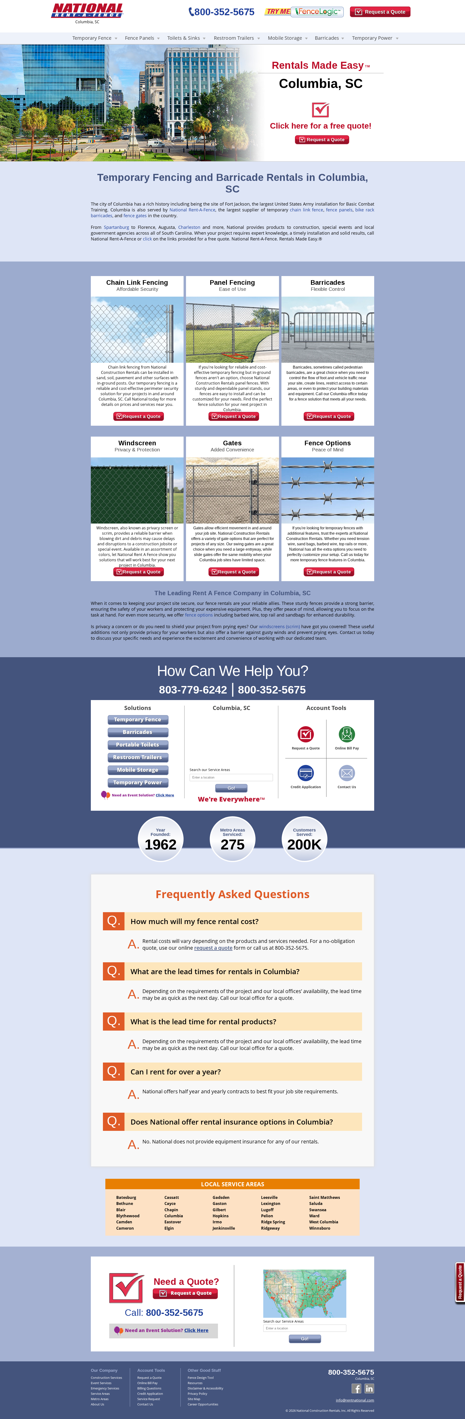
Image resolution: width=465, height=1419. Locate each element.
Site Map (194, 1399)
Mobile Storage (285, 38)
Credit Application (150, 1393)
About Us (97, 1404)
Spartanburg (118, 227)
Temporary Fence (91, 38)
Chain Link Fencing (137, 285)
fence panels (339, 210)
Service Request (148, 1399)
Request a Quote (326, 139)
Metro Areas (99, 1399)
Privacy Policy (197, 1393)
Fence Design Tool (201, 1377)
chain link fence (306, 210)
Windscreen (137, 446)
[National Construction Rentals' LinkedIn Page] (369, 1388)
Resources (195, 1383)
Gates (232, 446)
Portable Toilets (137, 744)
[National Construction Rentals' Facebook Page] (356, 1388)
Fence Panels (140, 38)
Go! (231, 788)
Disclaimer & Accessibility (205, 1388)
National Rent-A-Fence (193, 210)
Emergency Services (105, 1388)
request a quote (213, 947)
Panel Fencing (232, 285)
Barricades (327, 38)
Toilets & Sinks (183, 38)
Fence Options (327, 446)
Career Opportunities (203, 1404)
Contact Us (145, 1404)
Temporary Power (372, 38)
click (148, 239)
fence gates (135, 215)
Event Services (101, 1383)
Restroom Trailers (234, 38)
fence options (199, 615)
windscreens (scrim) (279, 626)
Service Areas (100, 1393)
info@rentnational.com (355, 1400)
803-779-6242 (193, 690)
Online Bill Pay (147, 1383)
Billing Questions (149, 1388)
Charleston (190, 227)
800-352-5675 (224, 12)
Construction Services (106, 1377)
